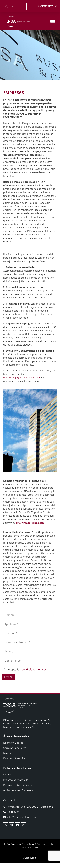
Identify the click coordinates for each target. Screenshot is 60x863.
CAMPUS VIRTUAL (47, 6)
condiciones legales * (35, 669)
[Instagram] (23, 824)
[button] (53, 21)
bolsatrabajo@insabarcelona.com (22, 377)
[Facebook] (11, 824)
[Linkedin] (17, 824)
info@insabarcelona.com (30, 522)
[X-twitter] (5, 824)
